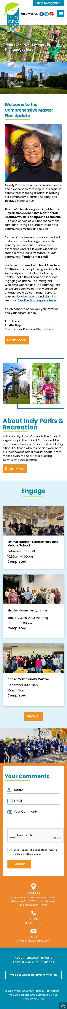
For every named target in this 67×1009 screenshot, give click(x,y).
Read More (16, 340)
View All (33, 716)
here (30, 49)
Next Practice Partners (40, 996)
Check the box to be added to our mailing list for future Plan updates (35, 851)
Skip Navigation (48, 3)
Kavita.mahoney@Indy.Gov (33, 941)
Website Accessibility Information (33, 975)
